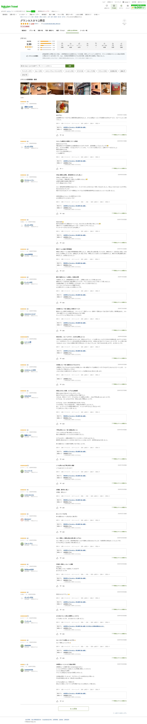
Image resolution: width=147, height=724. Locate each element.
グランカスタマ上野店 (32, 20)
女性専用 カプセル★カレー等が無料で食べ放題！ (74, 127)
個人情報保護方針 (36, 719)
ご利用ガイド (110, 2)
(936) (72, 30)
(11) (49, 30)
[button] (25, 88)
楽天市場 (134, 2)
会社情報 (27, 719)
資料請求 (66, 719)
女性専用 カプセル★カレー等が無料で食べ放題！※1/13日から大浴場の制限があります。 (84, 626)
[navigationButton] (124, 88)
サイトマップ (118, 2)
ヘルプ (103, 2)
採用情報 (55, 719)
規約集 (61, 719)
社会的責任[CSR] (47, 719)
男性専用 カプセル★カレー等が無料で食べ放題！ (74, 263)
